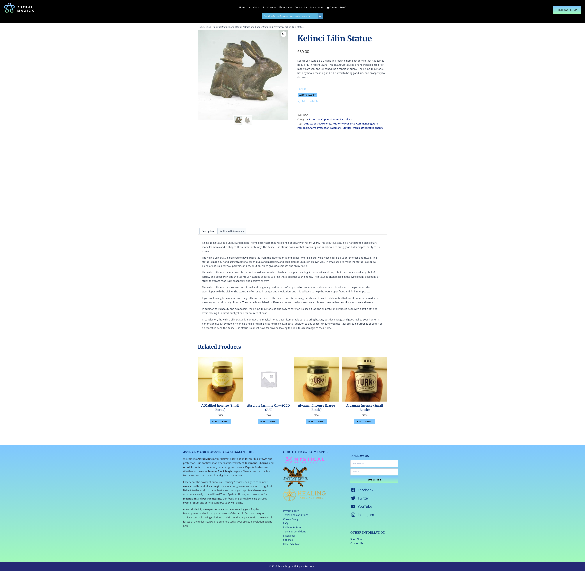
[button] (283, 34)
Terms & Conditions (294, 531)
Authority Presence (344, 123)
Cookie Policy (290, 519)
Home (242, 7)
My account (317, 7)
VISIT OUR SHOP (567, 9)
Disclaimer (289, 535)
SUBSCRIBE (374, 479)
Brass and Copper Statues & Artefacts (331, 119)
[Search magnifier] (320, 16)
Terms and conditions (295, 515)
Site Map (288, 539)
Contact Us (301, 7)
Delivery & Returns (294, 527)
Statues (347, 128)
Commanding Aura (367, 123)
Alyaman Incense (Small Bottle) (364, 408)
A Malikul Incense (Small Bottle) (220, 408)
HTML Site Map (291, 544)
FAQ (285, 523)
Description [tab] (208, 231)
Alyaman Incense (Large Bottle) (316, 408)
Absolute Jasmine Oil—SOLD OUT (268, 408)
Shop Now (356, 539)
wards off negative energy (368, 128)
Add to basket (307, 94)
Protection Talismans (329, 128)
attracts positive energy (317, 123)
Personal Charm (306, 128)
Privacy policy (291, 510)
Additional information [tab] (232, 231)
